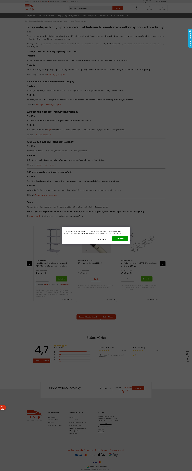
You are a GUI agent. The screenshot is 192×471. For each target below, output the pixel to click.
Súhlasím (120, 238)
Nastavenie (102, 239)
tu (122, 233)
